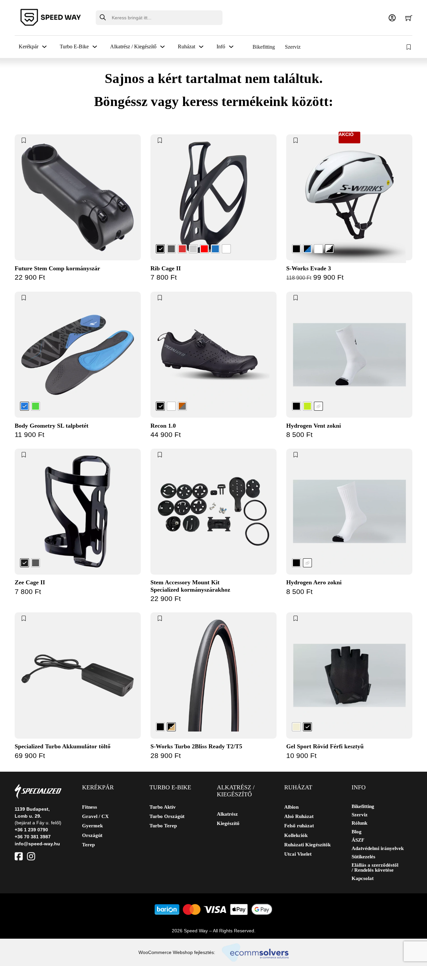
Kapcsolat (363, 878)
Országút (92, 835)
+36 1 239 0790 (31, 829)
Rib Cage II (165, 268)
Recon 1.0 (163, 425)
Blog (357, 831)
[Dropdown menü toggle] (44, 46)
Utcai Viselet (298, 854)
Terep (88, 844)
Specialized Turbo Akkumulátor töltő (62, 746)
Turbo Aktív (162, 807)
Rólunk (359, 823)
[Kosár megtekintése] (408, 17)
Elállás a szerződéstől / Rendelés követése (375, 868)
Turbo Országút (166, 816)
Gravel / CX (95, 816)
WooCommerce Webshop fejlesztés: (176, 952)
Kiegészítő (228, 823)
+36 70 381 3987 (33, 836)
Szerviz (293, 47)
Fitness (89, 807)
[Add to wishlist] (23, 140)
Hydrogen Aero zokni (314, 582)
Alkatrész (227, 814)
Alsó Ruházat (299, 816)
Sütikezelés (363, 856)
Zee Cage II (30, 582)
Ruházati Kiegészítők (307, 844)
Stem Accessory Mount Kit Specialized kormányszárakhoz (190, 586)
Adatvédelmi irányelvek (378, 848)
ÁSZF (358, 840)
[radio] (160, 249)
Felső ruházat (299, 825)
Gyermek (92, 825)
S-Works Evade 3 (308, 268)
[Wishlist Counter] (409, 47)
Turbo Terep (163, 825)
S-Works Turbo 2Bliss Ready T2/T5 (196, 746)
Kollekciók (296, 835)
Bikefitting (264, 47)
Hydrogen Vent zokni (313, 425)
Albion (291, 807)
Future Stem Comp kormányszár (57, 268)
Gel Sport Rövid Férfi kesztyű (325, 746)
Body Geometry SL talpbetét (51, 425)
